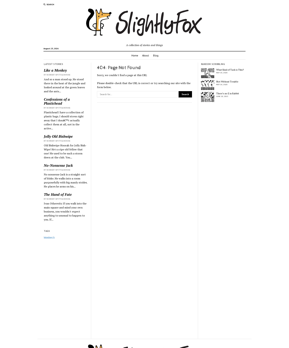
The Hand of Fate (58, 194)
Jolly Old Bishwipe (58, 136)
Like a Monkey (55, 70)
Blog (155, 55)
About (145, 55)
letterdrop (49, 237)
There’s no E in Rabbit (227, 93)
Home (134, 55)
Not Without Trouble (227, 81)
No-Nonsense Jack (58, 165)
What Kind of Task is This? (230, 69)
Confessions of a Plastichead (57, 101)
